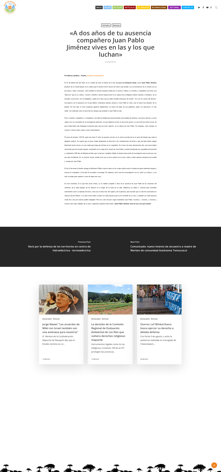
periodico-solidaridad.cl (95, 76)
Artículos (105, 25)
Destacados (47, 319)
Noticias (116, 25)
